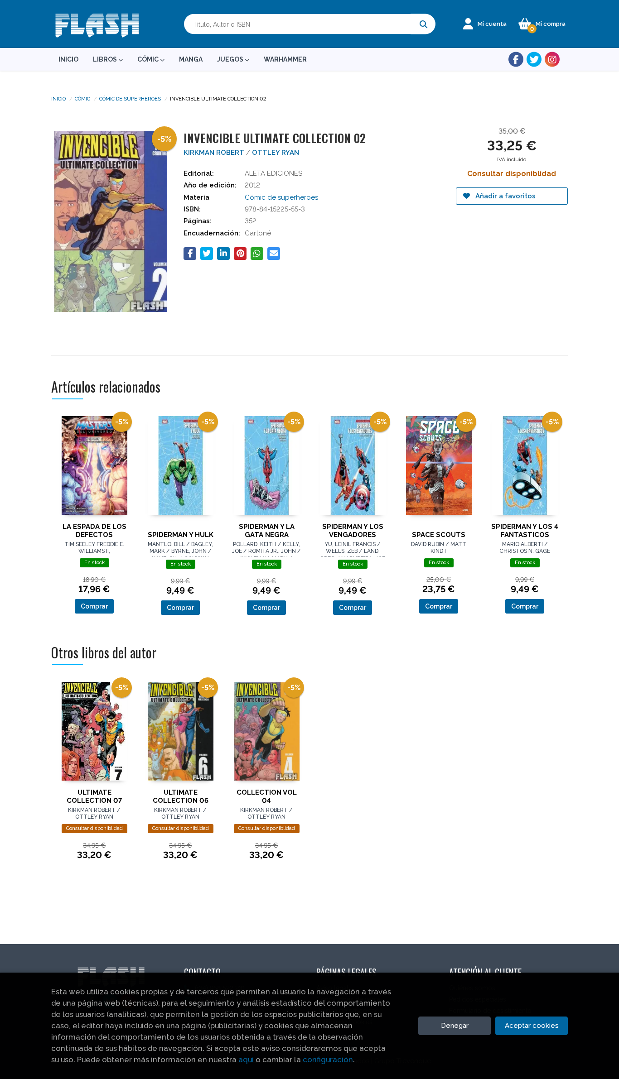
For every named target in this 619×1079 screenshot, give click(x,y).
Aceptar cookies (532, 1025)
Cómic (82, 98)
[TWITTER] (534, 59)
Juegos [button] (231, 59)
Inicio (58, 98)
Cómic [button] (148, 59)
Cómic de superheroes (130, 98)
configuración (328, 1059)
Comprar (94, 606)
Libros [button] (105, 59)
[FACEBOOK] (515, 59)
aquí (246, 1059)
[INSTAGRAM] (552, 59)
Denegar (455, 1025)
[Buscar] (423, 24)
